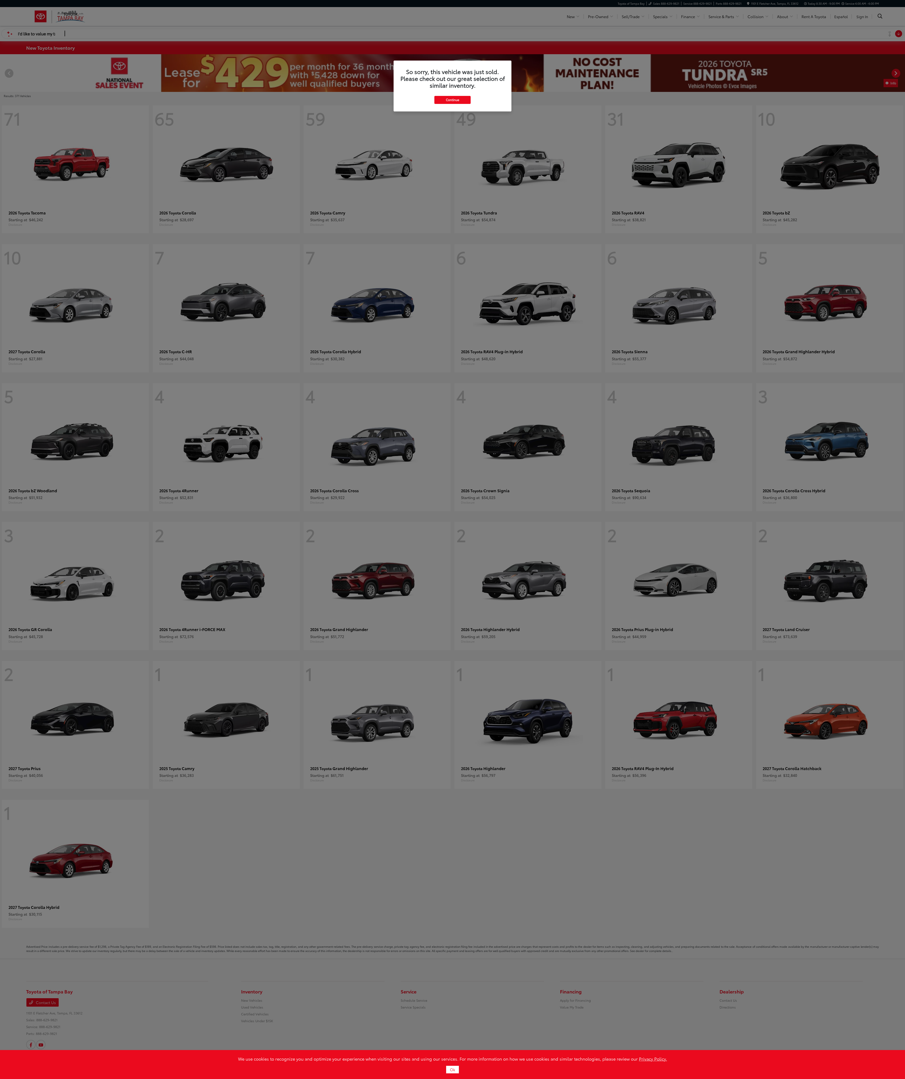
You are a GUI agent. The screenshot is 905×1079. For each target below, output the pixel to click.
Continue (452, 100)
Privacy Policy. (653, 1059)
